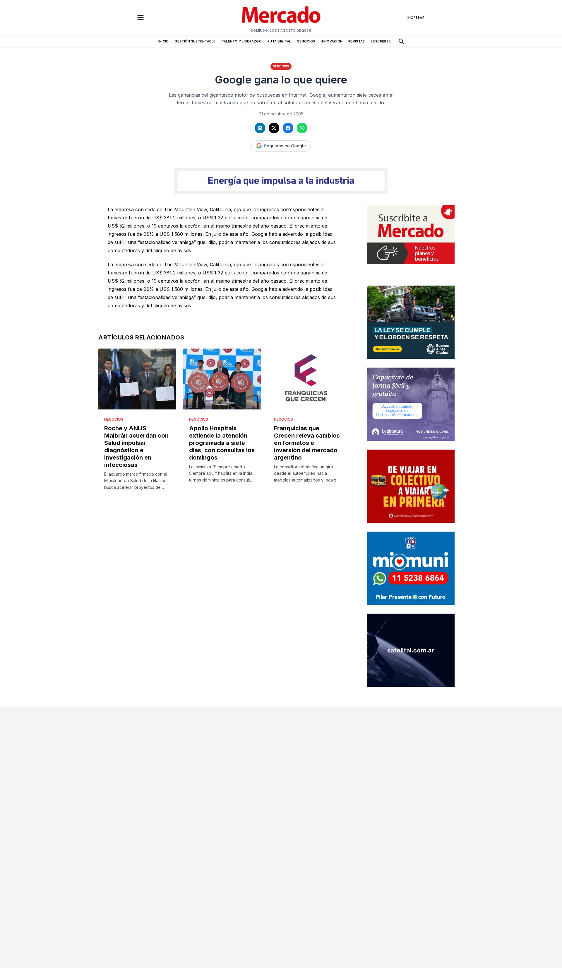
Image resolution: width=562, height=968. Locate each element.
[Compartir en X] (274, 128)
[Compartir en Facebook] (288, 128)
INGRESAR (415, 18)
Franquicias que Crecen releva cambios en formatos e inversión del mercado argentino (307, 443)
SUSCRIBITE (381, 41)
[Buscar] (401, 41)
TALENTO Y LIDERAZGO (242, 41)
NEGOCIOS (306, 41)
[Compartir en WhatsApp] (302, 128)
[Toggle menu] (140, 17)
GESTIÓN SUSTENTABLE (194, 41)
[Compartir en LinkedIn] (260, 128)
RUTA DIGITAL (279, 41)
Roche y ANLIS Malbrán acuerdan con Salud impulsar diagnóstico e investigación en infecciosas (136, 446)
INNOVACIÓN (331, 41)
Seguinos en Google (285, 145)
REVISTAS (356, 41)
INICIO (163, 41)
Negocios (281, 66)
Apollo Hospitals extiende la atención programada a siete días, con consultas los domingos (222, 443)
